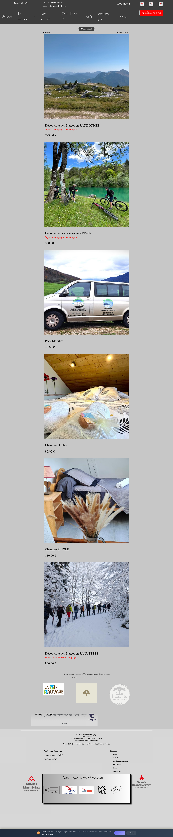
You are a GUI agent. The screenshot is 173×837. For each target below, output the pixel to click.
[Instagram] (151, 4)
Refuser (131, 833)
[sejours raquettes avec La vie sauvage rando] (53, 689)
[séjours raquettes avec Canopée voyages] (120, 694)
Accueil (47, 33)
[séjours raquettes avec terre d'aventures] (86, 693)
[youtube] (161, 4)
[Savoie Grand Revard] (142, 782)
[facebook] (142, 4)
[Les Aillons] (31, 783)
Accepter (120, 833)
